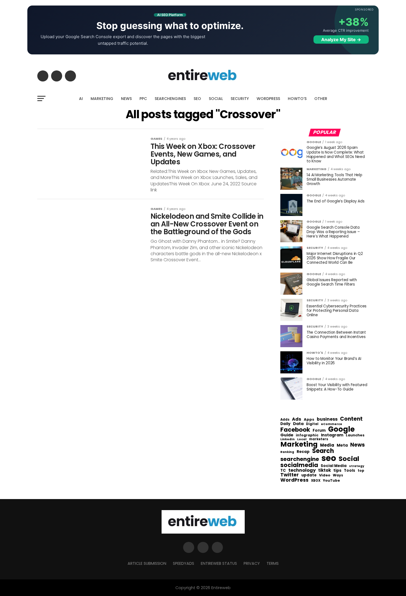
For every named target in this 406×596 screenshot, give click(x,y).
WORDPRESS (268, 98)
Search (323, 451)
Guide (286, 435)
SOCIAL (216, 98)
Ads (296, 419)
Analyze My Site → (341, 39)
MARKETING (102, 98)
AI (81, 98)
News (357, 445)
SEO (197, 98)
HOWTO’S (297, 98)
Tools (349, 470)
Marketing (299, 444)
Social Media (334, 466)
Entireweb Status (219, 563)
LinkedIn (287, 439)
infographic (307, 435)
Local (302, 439)
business (327, 419)
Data (298, 424)
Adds (284, 419)
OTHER (320, 98)
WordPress (294, 480)
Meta (342, 445)
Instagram (332, 435)
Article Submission (147, 563)
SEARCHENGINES (170, 98)
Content (351, 418)
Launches (355, 435)
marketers (318, 439)
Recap (303, 452)
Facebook (295, 430)
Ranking (287, 452)
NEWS (126, 98)
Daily (285, 424)
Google (341, 429)
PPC (143, 98)
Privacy (252, 563)
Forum (319, 431)
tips (337, 471)
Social (349, 458)
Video (324, 475)
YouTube (331, 480)
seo (328, 458)
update (309, 475)
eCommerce (331, 424)
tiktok (324, 470)
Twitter (289, 475)
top (361, 470)
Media (327, 445)
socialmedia (299, 465)
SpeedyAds (183, 563)
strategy (356, 466)
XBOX (315, 480)
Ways (338, 475)
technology (302, 470)
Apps (309, 419)
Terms (273, 563)
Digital (312, 424)
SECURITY (240, 98)
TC (283, 471)
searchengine (299, 459)
